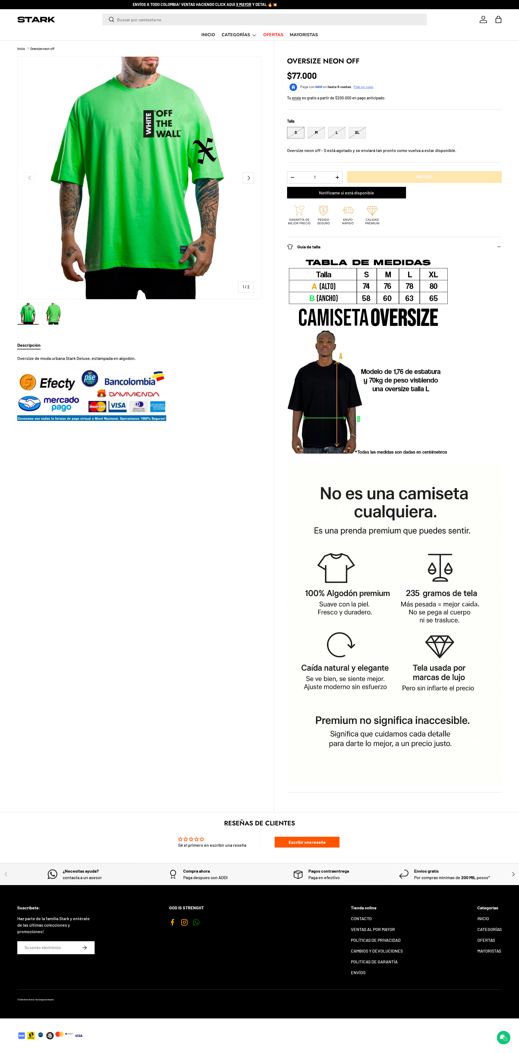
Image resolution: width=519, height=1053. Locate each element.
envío (296, 98)
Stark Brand (29, 999)
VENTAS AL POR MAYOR (373, 929)
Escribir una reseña (307, 842)
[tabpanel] (139, 388)
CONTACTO (361, 918)
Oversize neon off (42, 48)
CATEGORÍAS (236, 35)
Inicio (21, 48)
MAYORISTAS (304, 35)
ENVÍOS (358, 972)
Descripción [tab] (29, 344)
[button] (498, 19)
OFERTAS (273, 35)
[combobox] (264, 19)
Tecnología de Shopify (44, 999)
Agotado (424, 176)
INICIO (208, 35)
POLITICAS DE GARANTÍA (374, 961)
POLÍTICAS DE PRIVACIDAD (376, 940)
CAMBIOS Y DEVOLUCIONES (377, 950)
